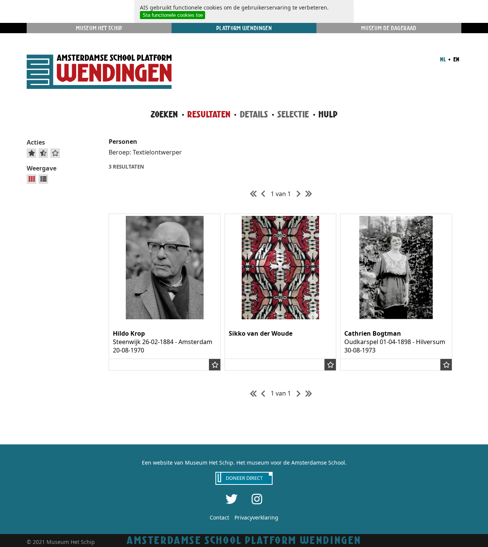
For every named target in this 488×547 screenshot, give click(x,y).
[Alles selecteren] (31, 153)
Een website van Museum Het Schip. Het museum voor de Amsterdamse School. (244, 462)
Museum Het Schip (99, 28)
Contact (219, 517)
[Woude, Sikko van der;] (280, 317)
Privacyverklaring (256, 517)
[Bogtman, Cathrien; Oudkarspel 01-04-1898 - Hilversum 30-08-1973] (396, 317)
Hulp (327, 114)
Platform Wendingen (244, 28)
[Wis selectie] (55, 153)
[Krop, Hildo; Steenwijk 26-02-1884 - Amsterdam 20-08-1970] (165, 317)
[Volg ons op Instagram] (256, 499)
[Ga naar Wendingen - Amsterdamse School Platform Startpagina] (99, 73)
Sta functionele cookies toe (173, 15)
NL (443, 59)
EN (455, 59)
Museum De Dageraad (388, 28)
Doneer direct (244, 478)
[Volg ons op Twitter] (232, 499)
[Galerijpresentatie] (32, 179)
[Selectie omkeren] (43, 153)
